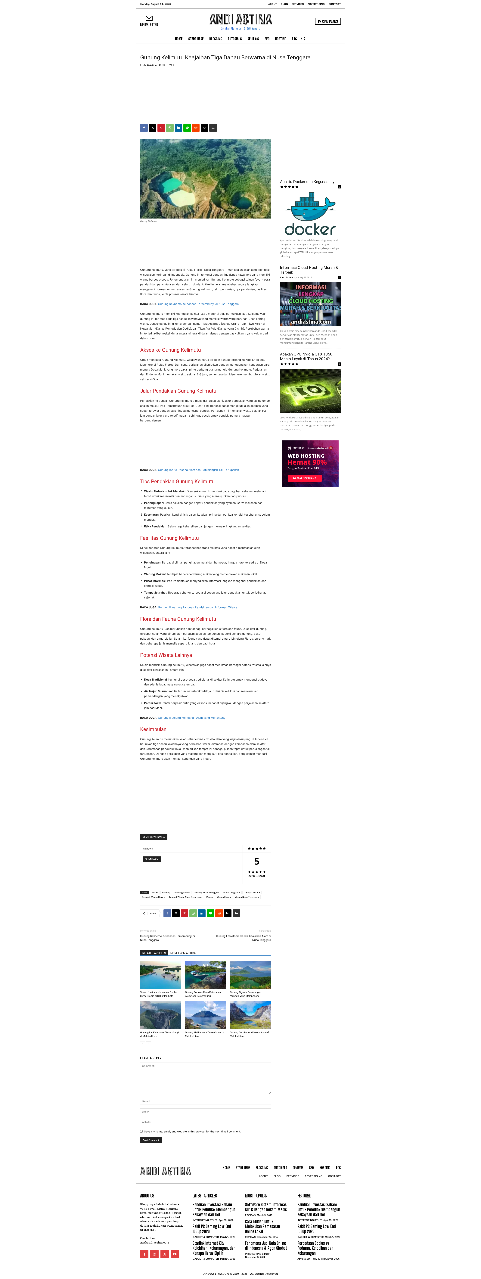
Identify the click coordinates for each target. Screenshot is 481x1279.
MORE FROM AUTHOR (183, 953)
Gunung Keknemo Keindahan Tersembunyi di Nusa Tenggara (198, 304)
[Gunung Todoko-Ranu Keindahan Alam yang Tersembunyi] (205, 975)
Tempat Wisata (252, 892)
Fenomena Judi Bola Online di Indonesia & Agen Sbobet (266, 1246)
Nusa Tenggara (231, 892)
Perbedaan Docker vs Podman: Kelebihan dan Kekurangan (315, 1248)
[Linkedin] (178, 128)
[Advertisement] (240, 96)
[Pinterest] (161, 128)
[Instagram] (154, 1254)
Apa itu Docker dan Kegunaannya (308, 181)
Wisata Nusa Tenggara (247, 897)
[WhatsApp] (170, 128)
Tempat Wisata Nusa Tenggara (185, 897)
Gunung (166, 892)
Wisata (209, 897)
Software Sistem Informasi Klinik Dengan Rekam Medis (266, 1207)
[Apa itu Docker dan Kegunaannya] (310, 214)
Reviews (250, 1215)
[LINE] (187, 128)
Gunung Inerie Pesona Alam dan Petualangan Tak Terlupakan (198, 470)
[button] (303, 38)
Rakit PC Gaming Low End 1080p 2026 (212, 1229)
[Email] (204, 128)
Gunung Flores (182, 892)
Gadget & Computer (206, 1237)
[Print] (213, 128)
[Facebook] (144, 128)
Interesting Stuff (205, 1220)
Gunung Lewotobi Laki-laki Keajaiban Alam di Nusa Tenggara (243, 938)
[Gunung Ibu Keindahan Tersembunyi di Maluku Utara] (160, 1015)
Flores (155, 892)
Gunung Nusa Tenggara (206, 892)
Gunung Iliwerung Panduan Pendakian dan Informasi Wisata (197, 607)
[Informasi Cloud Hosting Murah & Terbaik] (310, 304)
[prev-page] (142, 1043)
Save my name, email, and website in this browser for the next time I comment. (192, 1131)
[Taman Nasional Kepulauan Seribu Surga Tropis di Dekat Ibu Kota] (160, 975)
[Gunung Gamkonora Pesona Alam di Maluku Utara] (250, 1015)
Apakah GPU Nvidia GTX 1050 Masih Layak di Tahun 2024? (306, 356)
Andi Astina (150, 65)
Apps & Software (308, 1258)
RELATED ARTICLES (154, 953)
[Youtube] (175, 1254)
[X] (152, 128)
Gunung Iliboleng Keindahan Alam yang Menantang (191, 717)
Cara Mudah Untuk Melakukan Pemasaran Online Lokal (262, 1226)
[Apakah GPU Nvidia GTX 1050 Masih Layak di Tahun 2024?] (310, 391)
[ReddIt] (196, 128)
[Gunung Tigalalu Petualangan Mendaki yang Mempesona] (250, 975)
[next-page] (148, 1043)
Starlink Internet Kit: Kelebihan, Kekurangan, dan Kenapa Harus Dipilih (214, 1248)
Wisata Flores (224, 897)
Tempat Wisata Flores (153, 897)
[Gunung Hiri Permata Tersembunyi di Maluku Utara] (205, 1015)
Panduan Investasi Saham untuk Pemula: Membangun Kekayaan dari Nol (214, 1209)
